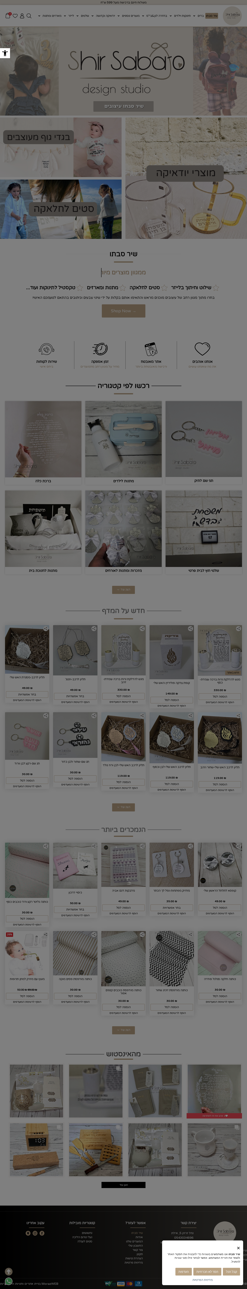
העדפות (183, 1272)
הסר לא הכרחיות (207, 1272)
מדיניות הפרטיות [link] (203, 1280)
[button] (5, 53)
